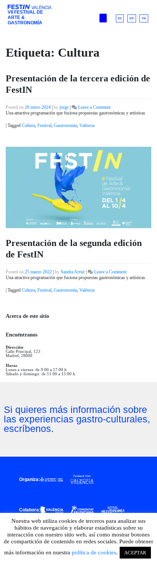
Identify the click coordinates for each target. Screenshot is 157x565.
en (132, 18)
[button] (103, 18)
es (120, 18)
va (144, 18)
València (87, 125)
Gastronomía (65, 125)
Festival (44, 125)
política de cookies (94, 552)
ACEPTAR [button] (135, 552)
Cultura (28, 125)
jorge (64, 107)
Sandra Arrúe (73, 272)
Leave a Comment (94, 107)
